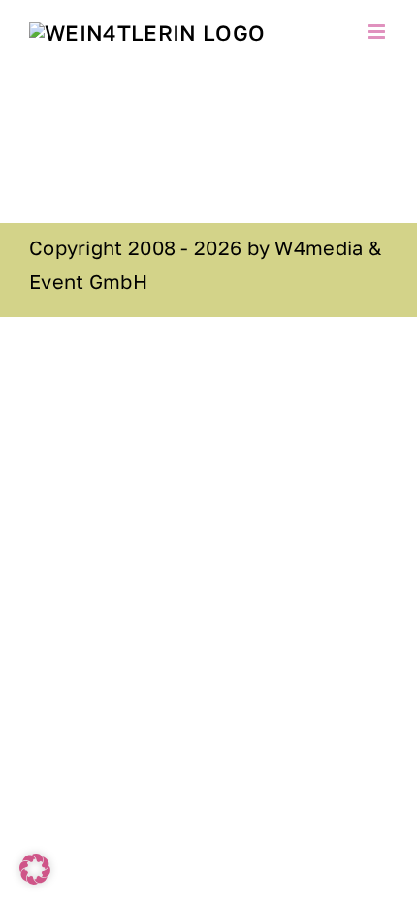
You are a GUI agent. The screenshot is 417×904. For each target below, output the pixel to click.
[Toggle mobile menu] (378, 31)
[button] (35, 869)
